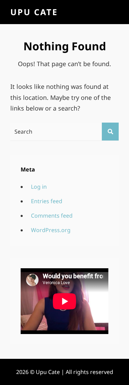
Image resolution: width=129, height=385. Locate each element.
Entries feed (46, 201)
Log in (39, 186)
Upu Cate (34, 12)
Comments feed (52, 215)
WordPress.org (51, 230)
